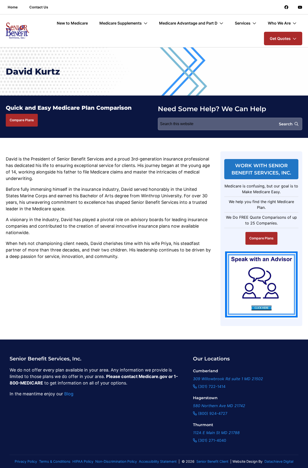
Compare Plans (22, 120)
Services (242, 23)
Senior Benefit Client (212, 461)
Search (286, 124)
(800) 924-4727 (212, 413)
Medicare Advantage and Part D (188, 23)
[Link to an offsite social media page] (286, 7)
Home (13, 7)
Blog (68, 393)
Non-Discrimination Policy (116, 461)
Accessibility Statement (158, 461)
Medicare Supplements (120, 23)
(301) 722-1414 (211, 386)
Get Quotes (280, 38)
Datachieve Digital (278, 461)
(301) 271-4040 (211, 440)
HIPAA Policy (82, 461)
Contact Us (38, 7)
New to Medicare (72, 23)
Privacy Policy (26, 461)
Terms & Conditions (55, 461)
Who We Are (279, 23)
